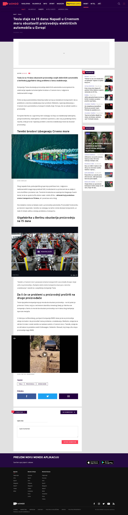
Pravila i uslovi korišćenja (21, 512)
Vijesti (19, 14)
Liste (29, 496)
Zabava (30, 483)
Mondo (15, 472)
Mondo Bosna (46, 472)
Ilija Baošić (24, 73)
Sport (15, 481)
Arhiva (64, 509)
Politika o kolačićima (52, 509)
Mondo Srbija (32, 472)
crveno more (42, 384)
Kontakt (40, 509)
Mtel (14, 491)
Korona (30, 475)
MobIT (15, 14)
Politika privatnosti (74, 509)
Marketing (23, 509)
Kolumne (30, 491)
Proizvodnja (30, 384)
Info (14, 478)
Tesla (20, 384)
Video (15, 488)
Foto (29, 494)
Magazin (15, 483)
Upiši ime (20, 421)
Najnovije (16, 475)
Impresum (32, 509)
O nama (15, 509)
